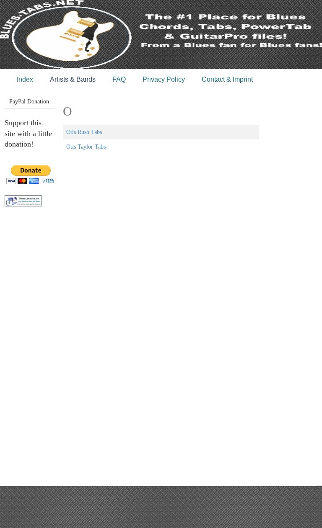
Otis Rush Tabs (84, 132)
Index (25, 79)
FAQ (119, 79)
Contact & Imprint (227, 79)
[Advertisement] (38, 352)
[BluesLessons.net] (23, 200)
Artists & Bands (73, 79)
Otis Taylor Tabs (86, 147)
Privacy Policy (164, 79)
